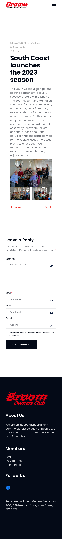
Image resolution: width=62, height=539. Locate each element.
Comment (10, 258)
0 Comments (19, 47)
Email (8, 305)
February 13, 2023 (18, 43)
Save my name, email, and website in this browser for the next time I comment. (31, 334)
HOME (9, 457)
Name (9, 293)
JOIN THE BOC (14, 461)
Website (9, 318)
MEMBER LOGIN (14, 464)
